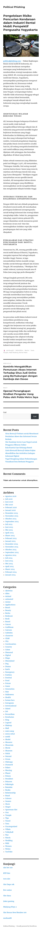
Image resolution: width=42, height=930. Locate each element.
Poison (8, 776)
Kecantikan (10, 714)
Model (7, 739)
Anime (8, 602)
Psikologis (9, 784)
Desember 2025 (11, 513)
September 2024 (12, 552)
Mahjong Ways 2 (10, 907)
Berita (27, 350)
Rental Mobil (23, 352)
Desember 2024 (11, 544)
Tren (7, 824)
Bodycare (9, 616)
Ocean (7, 759)
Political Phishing (14, 7)
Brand (7, 622)
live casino (7, 890)
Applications (10, 605)
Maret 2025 (10, 536)
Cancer (8, 624)
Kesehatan (9, 717)
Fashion (8, 675)
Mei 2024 (9, 564)
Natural (8, 756)
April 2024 (9, 566)
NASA (7, 753)
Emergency (9, 672)
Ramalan (8, 787)
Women (8, 846)
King (7, 720)
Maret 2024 (10, 569)
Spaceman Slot (11, 810)
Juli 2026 (9, 499)
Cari (4, 412)
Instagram (9, 703)
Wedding (9, 840)
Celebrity (9, 633)
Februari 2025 (11, 538)
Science (8, 798)
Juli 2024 (8, 558)
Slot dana (7, 896)
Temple (8, 815)
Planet (7, 773)
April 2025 (9, 533)
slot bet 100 (8, 868)
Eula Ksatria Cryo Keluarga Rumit (18, 448)
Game (7, 686)
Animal (8, 596)
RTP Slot (6, 873)
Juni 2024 (9, 561)
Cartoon (8, 630)
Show (7, 804)
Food (7, 680)
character (9, 636)
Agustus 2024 (10, 555)
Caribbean (9, 627)
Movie (7, 748)
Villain (7, 829)
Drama (8, 666)
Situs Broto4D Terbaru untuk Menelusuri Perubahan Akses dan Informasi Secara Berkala (21, 436)
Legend (8, 723)
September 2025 (12, 521)
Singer (8, 807)
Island (7, 709)
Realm (7, 790)
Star (7, 812)
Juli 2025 (8, 524)
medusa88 (7, 918)
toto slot (6, 879)
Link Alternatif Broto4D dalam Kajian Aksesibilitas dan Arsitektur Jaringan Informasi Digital (20, 453)
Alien (7, 593)
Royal (7, 796)
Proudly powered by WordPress (27, 926)
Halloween (9, 695)
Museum (8, 751)
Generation (9, 689)
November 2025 (11, 516)
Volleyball (9, 832)
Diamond (9, 652)
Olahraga (9, 762)
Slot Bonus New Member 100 (14, 912)
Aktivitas (9, 591)
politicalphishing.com (12, 61)
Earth (7, 669)
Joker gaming (8, 901)
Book (7, 619)
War (7, 835)
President (9, 779)
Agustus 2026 (10, 496)
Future (8, 683)
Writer (7, 849)
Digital (8, 655)
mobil (7, 737)
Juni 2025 (9, 527)
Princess (8, 782)
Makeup (8, 725)
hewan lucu (9, 700)
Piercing (8, 770)
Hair (7, 692)
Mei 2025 (9, 530)
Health (8, 697)
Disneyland (9, 661)
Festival (8, 678)
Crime (7, 650)
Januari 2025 (10, 541)
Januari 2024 (10, 575)
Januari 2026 (10, 510)
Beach (7, 607)
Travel (7, 821)
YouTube (8, 852)
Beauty (8, 610)
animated (9, 599)
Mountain (9, 745)
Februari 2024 (11, 572)
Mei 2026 (9, 505)
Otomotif (9, 765)
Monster (8, 742)
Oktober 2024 (10, 550)
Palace (7, 767)
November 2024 (11, 547)
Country (8, 647)
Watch (7, 838)
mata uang (9, 731)
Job (6, 711)
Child (7, 638)
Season (8, 801)
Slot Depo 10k (8, 884)
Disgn (7, 658)
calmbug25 (10, 350)
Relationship (10, 793)
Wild (7, 843)
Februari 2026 (11, 507)
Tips (7, 818)
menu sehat (10, 734)
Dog (7, 664)
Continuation (10, 644)
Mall (7, 728)
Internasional (10, 706)
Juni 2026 (9, 502)
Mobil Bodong (13, 352)
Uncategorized (11, 826)
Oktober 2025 (10, 519)
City (6, 641)
